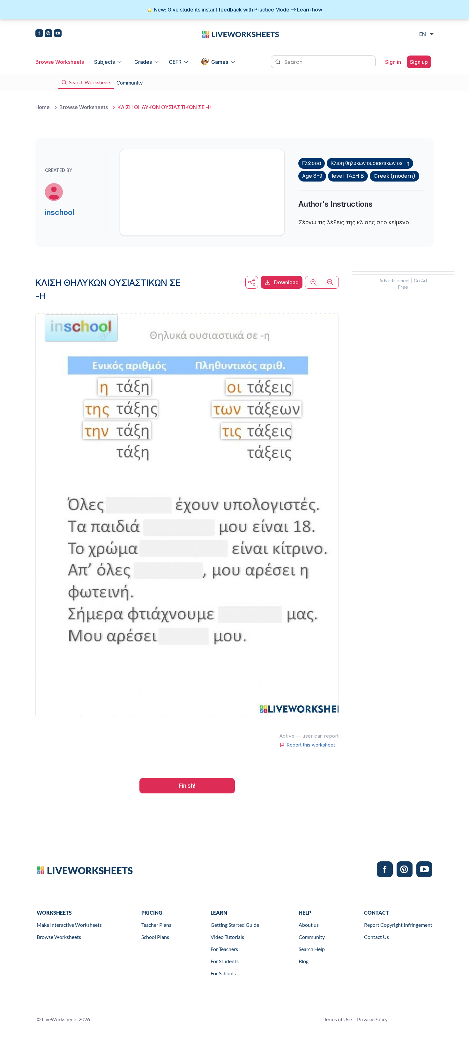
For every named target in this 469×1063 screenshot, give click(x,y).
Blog (304, 961)
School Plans (155, 937)
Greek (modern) (394, 176)
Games (219, 62)
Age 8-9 (312, 176)
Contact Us (376, 937)
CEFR (175, 62)
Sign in (393, 62)
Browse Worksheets (59, 62)
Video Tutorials (227, 937)
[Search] (278, 61)
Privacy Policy (372, 1019)
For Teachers (224, 949)
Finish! (187, 785)
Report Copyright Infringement (398, 925)
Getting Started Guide (235, 925)
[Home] (240, 34)
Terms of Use (338, 1019)
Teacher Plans (156, 925)
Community (312, 937)
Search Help (312, 949)
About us (309, 925)
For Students (225, 961)
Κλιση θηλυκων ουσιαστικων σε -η (370, 163)
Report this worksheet (311, 744)
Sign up (419, 62)
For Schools (223, 973)
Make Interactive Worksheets (69, 925)
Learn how (309, 9)
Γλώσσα (311, 163)
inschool (59, 212)
